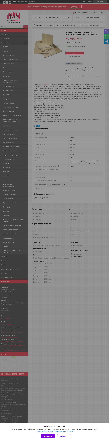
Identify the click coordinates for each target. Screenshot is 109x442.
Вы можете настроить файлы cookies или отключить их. (54, 431)
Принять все (48, 436)
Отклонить (63, 436)
